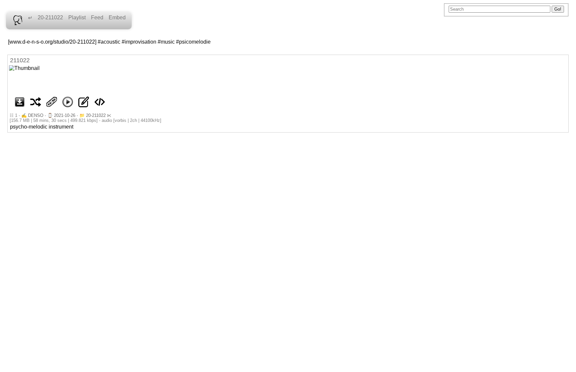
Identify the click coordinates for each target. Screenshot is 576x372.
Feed (97, 17)
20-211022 (50, 17)
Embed (117, 17)
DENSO (35, 115)
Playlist (77, 17)
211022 (20, 60)
